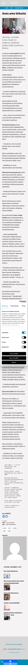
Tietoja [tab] (23, 306)
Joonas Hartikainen (11, 524)
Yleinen (15, 528)
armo (4, 531)
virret (9, 531)
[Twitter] (6, 516)
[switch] (24, 337)
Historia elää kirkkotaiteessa (11, 593)
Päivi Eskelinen (10, 522)
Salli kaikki (14, 353)
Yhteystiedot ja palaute (14, 644)
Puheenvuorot (19, 8)
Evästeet (23, 649)
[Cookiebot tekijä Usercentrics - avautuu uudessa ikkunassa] (19, 302)
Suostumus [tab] (5, 306)
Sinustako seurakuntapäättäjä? (12, 603)
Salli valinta (14, 358)
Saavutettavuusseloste (14, 652)
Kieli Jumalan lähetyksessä (11, 571)
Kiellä (14, 362)
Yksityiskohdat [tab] (14, 306)
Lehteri (14, 3)
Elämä (6, 8)
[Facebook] (10, 661)
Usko (11, 8)
